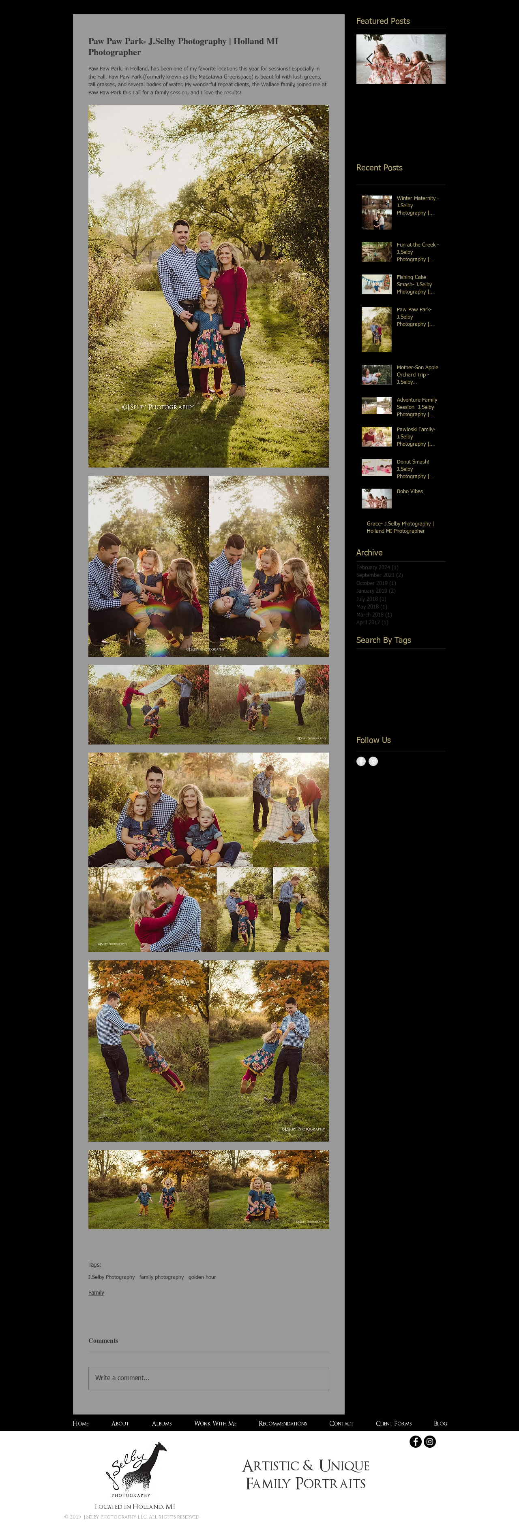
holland (401, 719)
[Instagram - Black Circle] (430, 1442)
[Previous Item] (369, 59)
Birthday (366, 655)
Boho (388, 655)
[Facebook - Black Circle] (416, 1442)
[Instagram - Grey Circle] (373, 761)
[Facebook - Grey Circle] (361, 761)
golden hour (202, 1277)
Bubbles (409, 655)
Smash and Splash (379, 693)
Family (96, 1293)
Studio (415, 693)
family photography (161, 1277)
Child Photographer (415, 667)
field (415, 706)
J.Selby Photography (111, 1277)
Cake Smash (371, 667)
